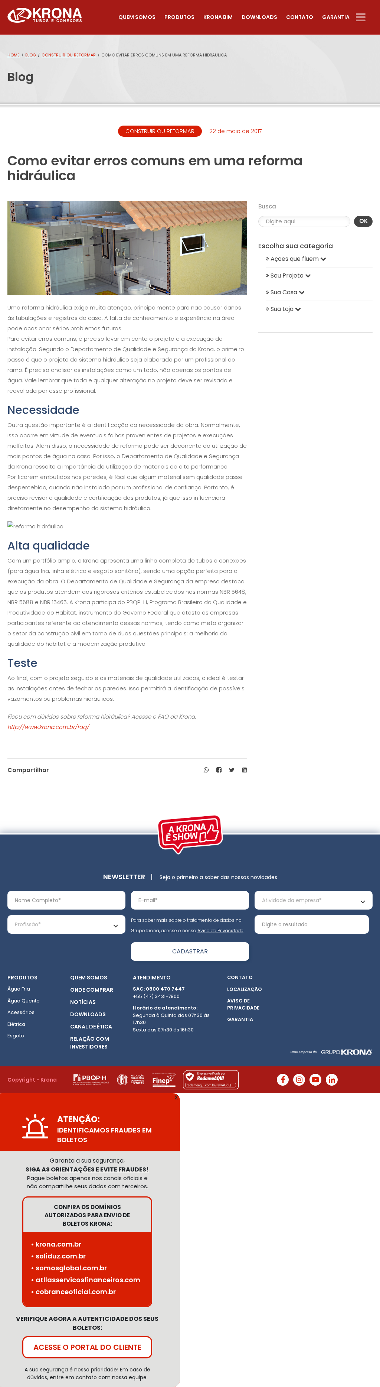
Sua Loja (282, 309)
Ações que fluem (294, 259)
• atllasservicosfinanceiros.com (85, 1279)
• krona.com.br (56, 1244)
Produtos (179, 17)
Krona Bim (218, 17)
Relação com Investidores (89, 1042)
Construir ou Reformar (69, 55)
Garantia (336, 17)
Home (13, 55)
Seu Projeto (287, 275)
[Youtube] (315, 1080)
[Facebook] (283, 1080)
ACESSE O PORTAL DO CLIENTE (87, 1347)
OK (363, 221)
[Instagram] (299, 1080)
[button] (206, 770)
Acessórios (21, 1012)
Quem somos (136, 17)
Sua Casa (284, 292)
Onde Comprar (91, 990)
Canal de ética (91, 1026)
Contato (299, 17)
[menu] (364, 17)
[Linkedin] (332, 1080)
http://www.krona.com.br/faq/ (48, 727)
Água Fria (18, 988)
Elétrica (16, 1024)
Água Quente (23, 1000)
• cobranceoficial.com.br (73, 1291)
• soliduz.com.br (58, 1256)
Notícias (83, 1002)
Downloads (259, 17)
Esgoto (15, 1035)
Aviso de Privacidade (220, 930)
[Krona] (44, 13)
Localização (244, 989)
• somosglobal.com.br (69, 1268)
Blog (30, 55)
